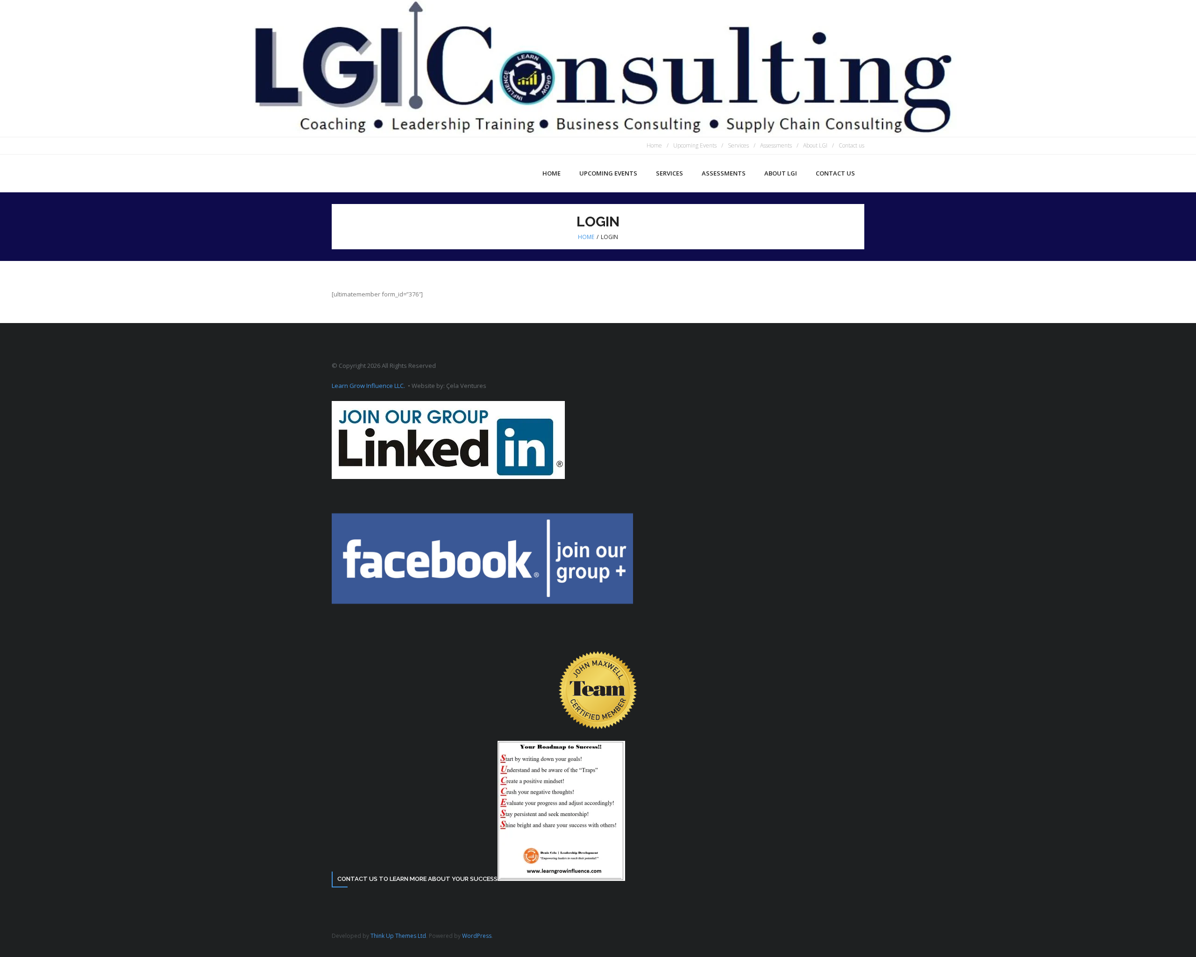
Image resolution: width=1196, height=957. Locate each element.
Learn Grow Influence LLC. (368, 385)
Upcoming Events (695, 145)
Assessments (776, 145)
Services (738, 145)
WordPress (476, 936)
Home (654, 145)
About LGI (815, 145)
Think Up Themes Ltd (398, 936)
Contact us (851, 145)
